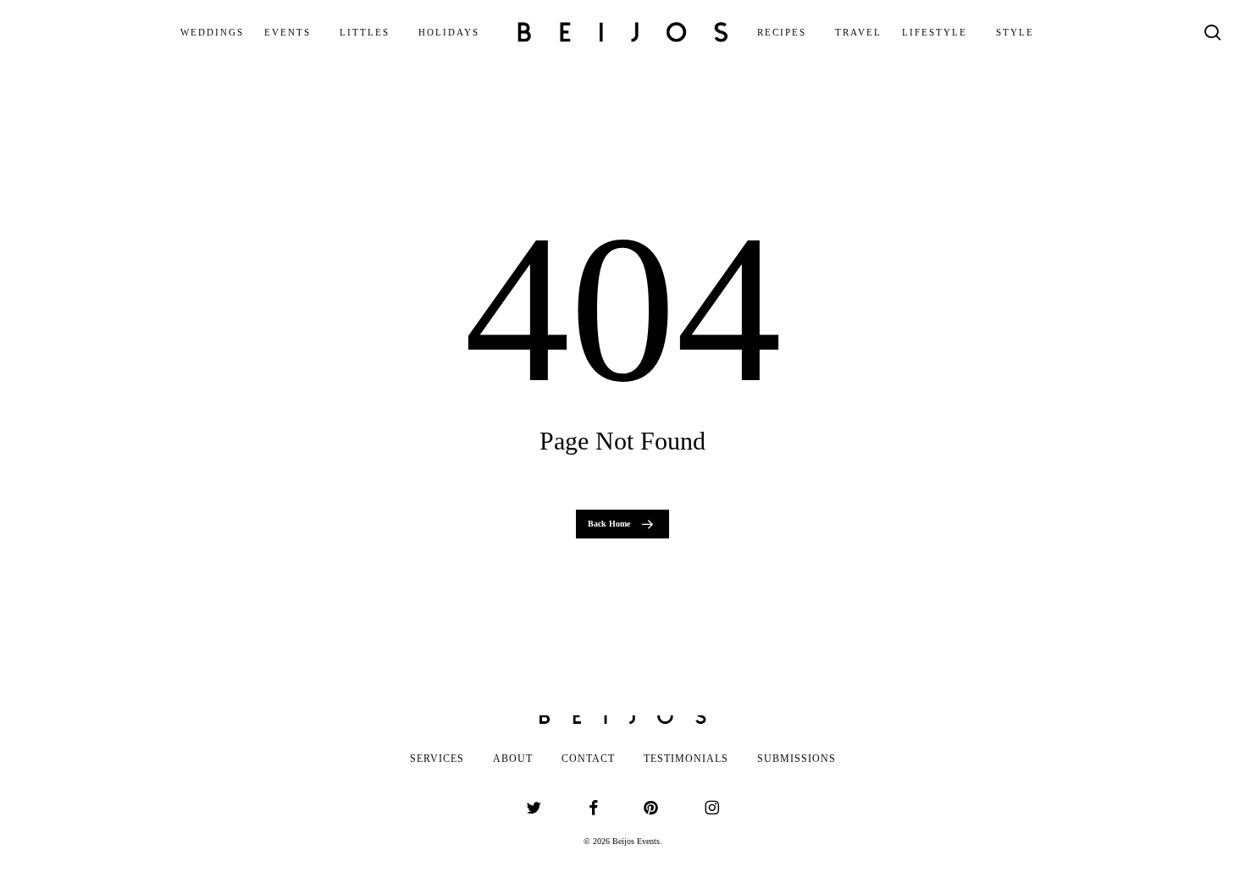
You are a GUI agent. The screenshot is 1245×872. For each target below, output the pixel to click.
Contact (588, 758)
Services (437, 758)
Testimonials (686, 758)
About (513, 758)
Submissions (796, 758)
